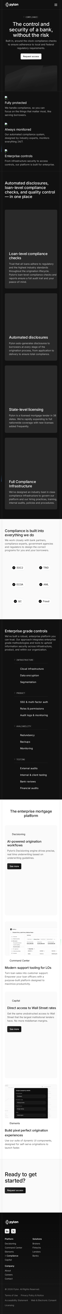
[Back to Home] (11, 4)
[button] (55, 4)
